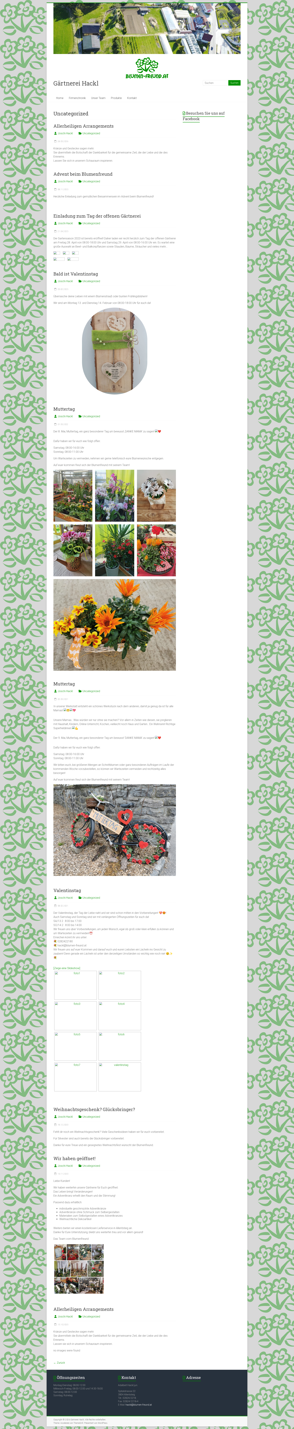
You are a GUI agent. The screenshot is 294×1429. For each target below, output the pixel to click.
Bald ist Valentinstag (75, 274)
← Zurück (59, 1362)
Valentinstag (67, 890)
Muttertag (64, 409)
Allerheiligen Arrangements (83, 126)
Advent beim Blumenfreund (82, 174)
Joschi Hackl (65, 133)
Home (59, 98)
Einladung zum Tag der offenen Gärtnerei (97, 216)
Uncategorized (91, 133)
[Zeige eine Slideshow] (66, 968)
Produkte (116, 98)
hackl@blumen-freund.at (139, 1404)
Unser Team (98, 98)
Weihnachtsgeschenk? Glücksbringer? (94, 1109)
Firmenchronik (77, 98)
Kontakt (132, 98)
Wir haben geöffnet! (74, 1158)
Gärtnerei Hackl (76, 83)
